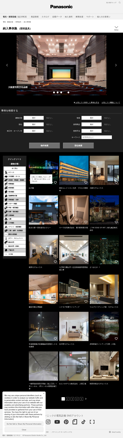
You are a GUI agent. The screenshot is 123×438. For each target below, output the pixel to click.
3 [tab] (61, 93)
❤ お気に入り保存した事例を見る (86, 102)
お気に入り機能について (111, 102)
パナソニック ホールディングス (62, 432)
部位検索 (78, 145)
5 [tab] (69, 93)
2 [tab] (58, 93)
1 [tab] (54, 93)
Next (116, 65)
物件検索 (44, 145)
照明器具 (18, 22)
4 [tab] (65, 93)
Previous (7, 65)
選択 (33, 118)
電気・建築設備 (8, 22)
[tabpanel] (61, 65)
